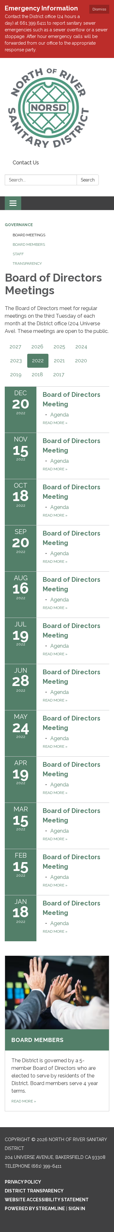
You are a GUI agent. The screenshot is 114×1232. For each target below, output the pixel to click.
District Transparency (34, 1190)
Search (88, 179)
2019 (16, 375)
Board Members (29, 244)
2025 (59, 347)
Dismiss (99, 9)
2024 (81, 347)
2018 (37, 375)
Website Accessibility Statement (47, 1199)
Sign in (76, 1208)
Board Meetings (29, 235)
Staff (18, 254)
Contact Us (26, 163)
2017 (58, 375)
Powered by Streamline (35, 1208)
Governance (19, 225)
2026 (37, 347)
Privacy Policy (23, 1181)
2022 (38, 361)
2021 (59, 361)
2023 (16, 361)
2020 (81, 361)
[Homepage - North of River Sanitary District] (57, 107)
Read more (55, 423)
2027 (15, 347)
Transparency (27, 263)
